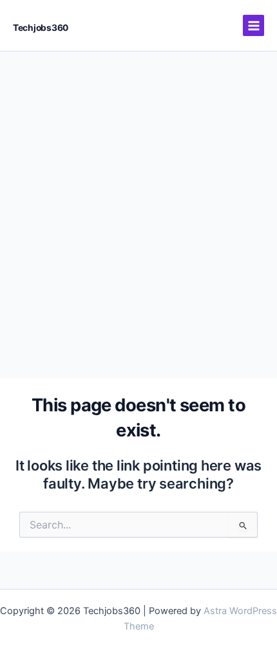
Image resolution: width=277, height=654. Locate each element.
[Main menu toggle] (253, 25)
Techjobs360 (40, 28)
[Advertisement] (138, 196)
